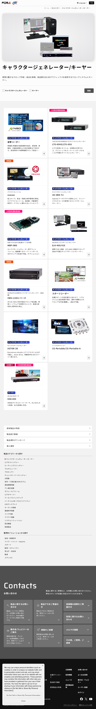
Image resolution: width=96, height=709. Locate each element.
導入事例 (49, 446)
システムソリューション (13, 520)
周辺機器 (8, 523)
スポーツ (8, 545)
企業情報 (69, 669)
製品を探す (56, 8)
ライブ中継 (9, 514)
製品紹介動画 (49, 434)
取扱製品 (8, 527)
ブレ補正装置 (9, 488)
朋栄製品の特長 (49, 428)
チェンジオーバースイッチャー (16, 475)
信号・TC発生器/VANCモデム (15, 482)
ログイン (81, 692)
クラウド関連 (9, 517)
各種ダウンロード (55, 676)
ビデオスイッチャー (12, 462)
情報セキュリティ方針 (85, 705)
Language (82, 3)
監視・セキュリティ (12, 548)
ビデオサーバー (10, 494)
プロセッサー (9, 472)
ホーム (46, 8)
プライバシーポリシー (70, 705)
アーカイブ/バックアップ (14, 498)
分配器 (7, 478)
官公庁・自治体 (10, 551)
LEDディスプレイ (11, 504)
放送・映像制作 (10, 538)
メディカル (9, 557)
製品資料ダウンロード (49, 440)
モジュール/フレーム (12, 491)
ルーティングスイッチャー (14, 465)
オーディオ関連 (10, 507)
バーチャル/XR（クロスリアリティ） (18, 501)
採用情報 (69, 675)
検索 (89, 90)
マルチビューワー (11, 469)
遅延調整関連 (9, 485)
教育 (6, 554)
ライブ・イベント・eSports (15, 541)
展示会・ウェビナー (83, 681)
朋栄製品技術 (70, 686)
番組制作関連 (9, 511)
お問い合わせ (82, 669)
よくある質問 (82, 675)
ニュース (69, 680)
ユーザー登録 (82, 687)
